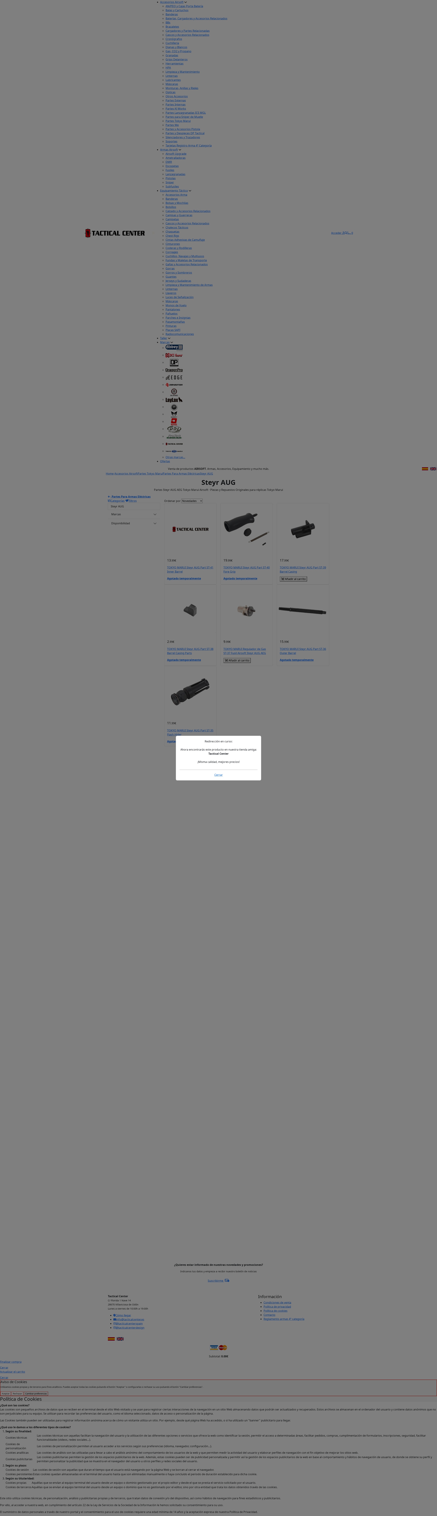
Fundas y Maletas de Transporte (186, 260)
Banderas (172, 14)
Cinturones (173, 244)
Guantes (171, 277)
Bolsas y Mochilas (177, 203)
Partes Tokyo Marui (178, 121)
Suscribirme (216, 1281)
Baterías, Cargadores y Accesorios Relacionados (196, 18)
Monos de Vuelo (176, 305)
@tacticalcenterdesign (130, 1328)
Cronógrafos (174, 39)
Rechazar (17, 1393)
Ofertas (165, 461)
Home (110, 473)
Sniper (170, 182)
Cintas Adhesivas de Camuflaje (185, 240)
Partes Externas (176, 100)
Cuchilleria (172, 43)
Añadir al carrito (295, 579)
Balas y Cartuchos (177, 10)
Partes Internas (176, 104)
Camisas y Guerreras (179, 215)
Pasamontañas (175, 322)
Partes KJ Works (176, 108)
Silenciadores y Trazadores (183, 137)
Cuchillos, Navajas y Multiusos (185, 256)
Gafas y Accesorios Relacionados (187, 264)
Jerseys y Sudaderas (178, 281)
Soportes (171, 141)
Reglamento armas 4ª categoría (284, 1319)
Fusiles (170, 170)
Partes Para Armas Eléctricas (181, 473)
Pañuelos (172, 313)
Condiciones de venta (277, 1302)
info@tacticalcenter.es (130, 1319)
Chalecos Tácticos (177, 227)
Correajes (172, 252)
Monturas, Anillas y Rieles (182, 88)
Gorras (170, 268)
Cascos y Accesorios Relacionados (187, 35)
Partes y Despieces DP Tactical (185, 133)
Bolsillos (171, 207)
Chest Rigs (172, 236)
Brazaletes (172, 27)
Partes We (172, 125)
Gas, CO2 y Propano (178, 51)
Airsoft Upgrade (176, 154)
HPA (168, 68)
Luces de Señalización (180, 297)
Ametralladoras (176, 158)
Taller (163, 338)
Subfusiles (172, 186)
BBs (168, 22)
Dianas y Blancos (176, 47)
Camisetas (172, 219)
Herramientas (175, 63)
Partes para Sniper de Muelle (184, 117)
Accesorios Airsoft (172, 2)
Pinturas (171, 326)
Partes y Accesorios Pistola (183, 129)
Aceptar (6, 1393)
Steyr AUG (206, 473)
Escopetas (172, 166)
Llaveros (171, 293)
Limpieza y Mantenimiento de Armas (189, 285)
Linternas (172, 76)
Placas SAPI (173, 330)
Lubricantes (173, 80)
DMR (169, 162)
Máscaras (172, 84)
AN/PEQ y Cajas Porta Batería (184, 6)
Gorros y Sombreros (179, 272)
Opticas (170, 92)
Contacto (269, 1315)
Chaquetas (172, 231)
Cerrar (4, 1367)
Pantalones (173, 309)
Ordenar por (172, 501)
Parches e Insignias (178, 318)
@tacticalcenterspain (129, 1323)
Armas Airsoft (169, 149)
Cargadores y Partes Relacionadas (188, 31)
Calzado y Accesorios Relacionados (188, 211)
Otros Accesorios (177, 96)
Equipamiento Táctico (174, 190)
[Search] (346, 233)
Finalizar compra (11, 1362)
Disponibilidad (120, 523)
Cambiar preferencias (36, 1393)
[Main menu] (153, 233)
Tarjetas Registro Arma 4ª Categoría (189, 145)
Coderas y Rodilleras (179, 248)
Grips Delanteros (177, 59)
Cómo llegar (123, 1315)
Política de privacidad (277, 1307)
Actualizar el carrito (12, 1372)
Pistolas (171, 178)
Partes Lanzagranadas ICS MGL (186, 113)
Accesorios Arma (176, 195)
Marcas (165, 342)
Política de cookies (275, 1311)
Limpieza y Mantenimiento (183, 72)
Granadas (172, 55)
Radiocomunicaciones (180, 334)
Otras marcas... (175, 457)
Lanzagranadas (175, 174)
